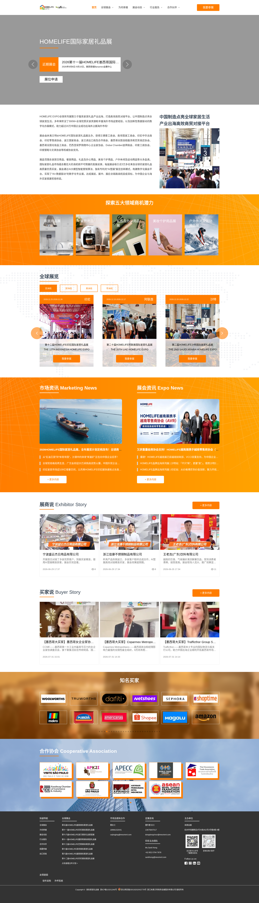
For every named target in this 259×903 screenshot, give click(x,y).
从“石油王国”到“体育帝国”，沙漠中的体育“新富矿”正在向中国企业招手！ (81, 457)
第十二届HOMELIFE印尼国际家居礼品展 (78, 859)
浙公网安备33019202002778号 (133, 890)
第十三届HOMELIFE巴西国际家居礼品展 (78, 844)
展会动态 (137, 7)
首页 (94, 7)
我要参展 (208, 7)
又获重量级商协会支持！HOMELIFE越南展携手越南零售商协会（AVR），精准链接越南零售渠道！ (196, 449)
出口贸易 (43, 854)
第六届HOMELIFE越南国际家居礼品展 (77, 854)
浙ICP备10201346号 (108, 890)
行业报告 (154, 7)
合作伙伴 (172, 7)
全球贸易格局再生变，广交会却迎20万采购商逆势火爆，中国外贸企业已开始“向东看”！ (82, 463)
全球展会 (106, 7)
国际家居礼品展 (92, 890)
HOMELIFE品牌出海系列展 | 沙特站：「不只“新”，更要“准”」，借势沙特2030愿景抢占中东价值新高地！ (179, 463)
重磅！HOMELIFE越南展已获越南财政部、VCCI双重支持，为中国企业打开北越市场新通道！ (179, 457)
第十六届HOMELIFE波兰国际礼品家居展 (78, 835)
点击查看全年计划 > (70, 863)
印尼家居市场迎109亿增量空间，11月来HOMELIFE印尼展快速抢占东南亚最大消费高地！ (82, 469)
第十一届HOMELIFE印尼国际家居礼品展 (78, 830)
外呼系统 (59, 881)
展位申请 (51, 79)
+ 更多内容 (53, 479)
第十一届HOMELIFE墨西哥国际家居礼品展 (79, 839)
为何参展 (123, 7)
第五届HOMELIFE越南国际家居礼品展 (77, 825)
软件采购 (47, 881)
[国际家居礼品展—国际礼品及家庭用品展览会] (49, 7)
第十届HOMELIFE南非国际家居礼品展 (77, 849)
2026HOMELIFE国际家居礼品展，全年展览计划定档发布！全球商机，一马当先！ (89, 449)
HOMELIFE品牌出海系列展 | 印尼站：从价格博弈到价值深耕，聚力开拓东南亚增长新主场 (179, 469)
